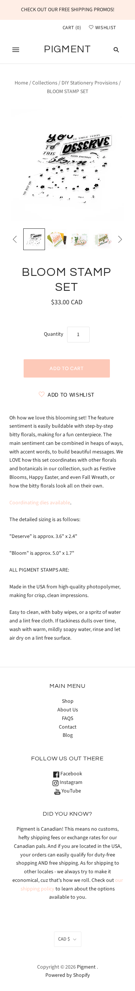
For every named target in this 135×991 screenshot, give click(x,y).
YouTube (70, 791)
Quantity (53, 334)
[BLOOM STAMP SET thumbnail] (34, 239)
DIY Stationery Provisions (90, 83)
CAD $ (64, 939)
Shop (68, 701)
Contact (67, 727)
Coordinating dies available (39, 503)
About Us (67, 710)
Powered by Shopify (67, 975)
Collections (44, 83)
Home (21, 83)
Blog (68, 735)
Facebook (70, 774)
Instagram (70, 782)
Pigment (86, 967)
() (72, 27)
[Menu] (15, 49)
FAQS (67, 718)
